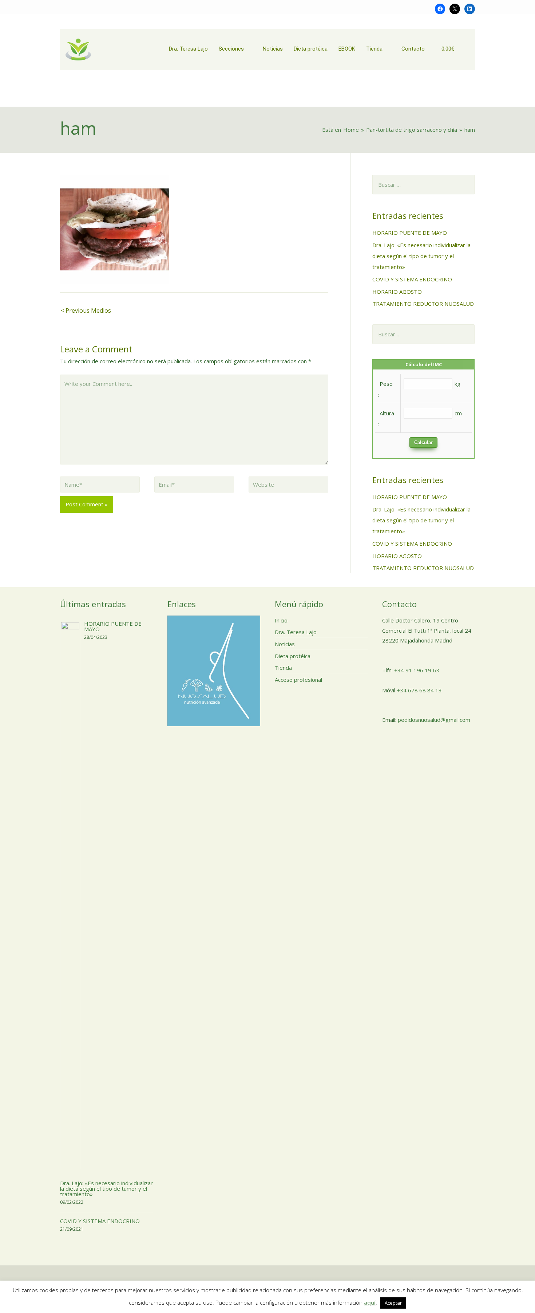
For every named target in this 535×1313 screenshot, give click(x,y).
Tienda (283, 667)
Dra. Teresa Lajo (296, 632)
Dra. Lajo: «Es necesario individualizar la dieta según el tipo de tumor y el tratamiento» (421, 255)
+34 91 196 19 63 (416, 670)
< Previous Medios (86, 311)
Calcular (423, 442)
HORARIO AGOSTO (397, 291)
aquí (370, 1302)
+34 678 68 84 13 (419, 690)
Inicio (281, 620)
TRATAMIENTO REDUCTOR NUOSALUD (423, 303)
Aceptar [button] (393, 1303)
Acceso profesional (298, 679)
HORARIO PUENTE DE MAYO (409, 232)
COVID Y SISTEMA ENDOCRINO (412, 279)
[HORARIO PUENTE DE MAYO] (70, 894)
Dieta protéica (292, 656)
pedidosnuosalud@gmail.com (434, 719)
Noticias (285, 644)
